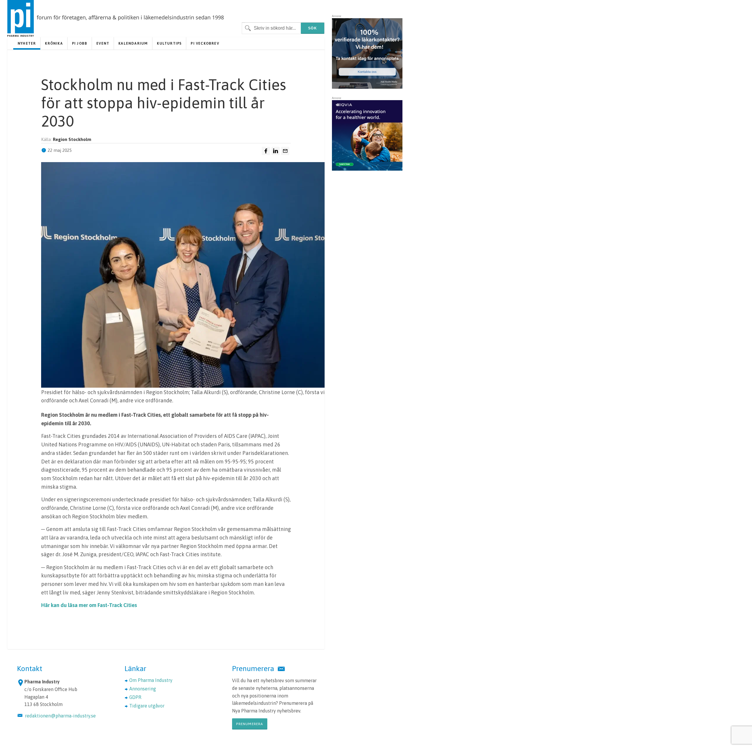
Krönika (54, 43)
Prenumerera (249, 724)
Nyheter (27, 43)
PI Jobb (79, 43)
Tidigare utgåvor (146, 705)
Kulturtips (169, 43)
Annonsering (142, 688)
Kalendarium (133, 43)
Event (102, 43)
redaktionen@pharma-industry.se (60, 715)
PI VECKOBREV (205, 43)
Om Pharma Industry (150, 680)
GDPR (135, 697)
